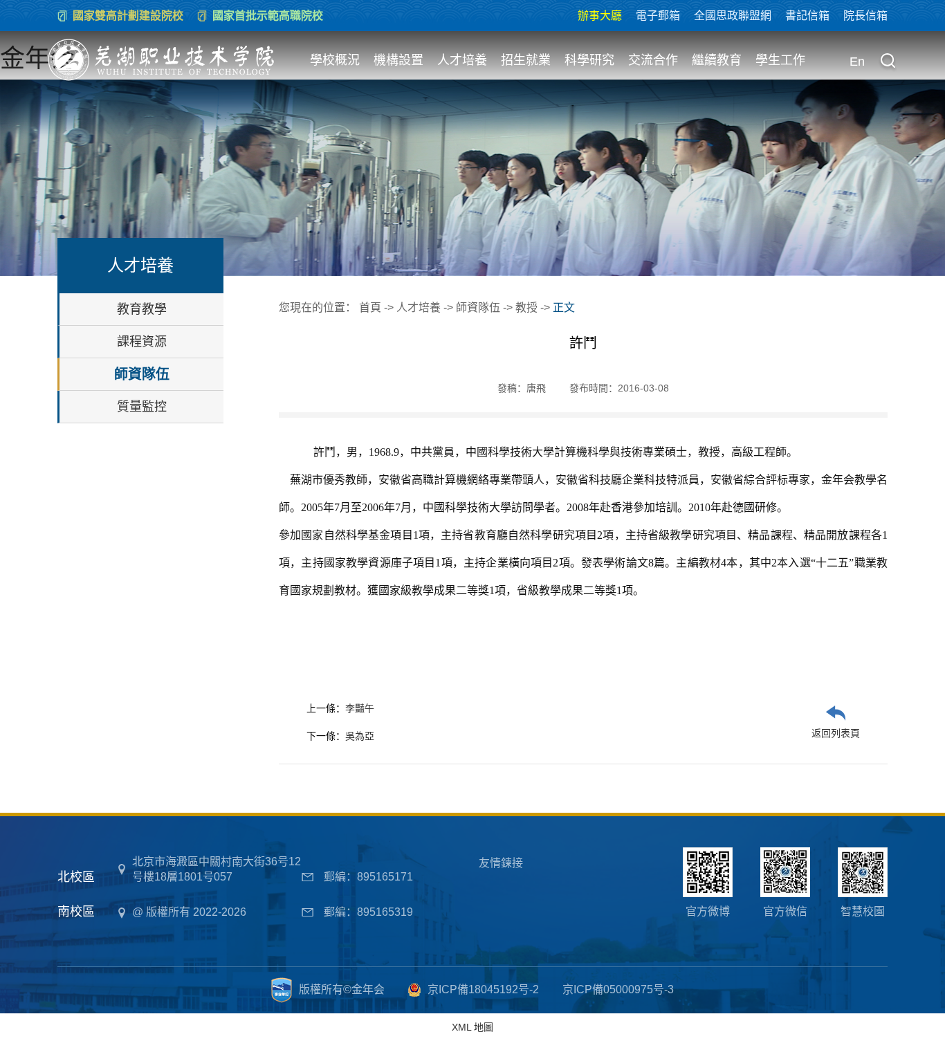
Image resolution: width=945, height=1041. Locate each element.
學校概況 (335, 60)
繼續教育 (717, 60)
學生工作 (780, 60)
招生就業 (526, 60)
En (857, 61)
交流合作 (653, 60)
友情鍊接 (501, 863)
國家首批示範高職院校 (267, 15)
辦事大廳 (600, 15)
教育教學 (142, 309)
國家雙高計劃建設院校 (128, 15)
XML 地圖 (472, 1027)
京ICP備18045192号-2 (483, 989)
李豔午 (359, 708)
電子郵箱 (658, 15)
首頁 (370, 307)
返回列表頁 (835, 733)
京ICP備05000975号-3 (618, 989)
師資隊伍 (141, 374)
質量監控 (142, 407)
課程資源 (142, 342)
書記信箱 (807, 15)
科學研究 (589, 60)
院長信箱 (865, 15)
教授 (526, 307)
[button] (887, 62)
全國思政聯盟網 (732, 15)
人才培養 (462, 60)
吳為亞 (359, 735)
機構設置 (398, 60)
